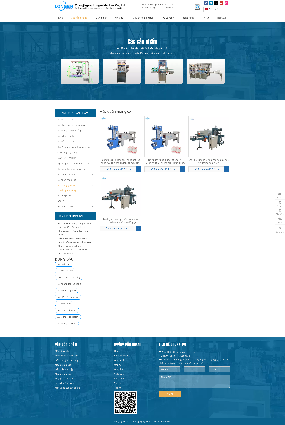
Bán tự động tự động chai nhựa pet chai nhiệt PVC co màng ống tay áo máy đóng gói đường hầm (121, 161)
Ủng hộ (117, 364)
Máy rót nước (64, 264)
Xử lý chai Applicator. (67, 316)
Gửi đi (170, 394)
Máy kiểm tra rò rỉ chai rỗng (71, 125)
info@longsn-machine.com (159, 4)
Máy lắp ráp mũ (63, 373)
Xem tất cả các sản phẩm (67, 387)
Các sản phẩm (121, 355)
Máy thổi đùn (64, 303)
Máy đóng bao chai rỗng (69, 130)
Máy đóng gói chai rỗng (69, 283)
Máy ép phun (64, 195)
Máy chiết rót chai (66, 174)
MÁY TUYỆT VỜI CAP (67, 158)
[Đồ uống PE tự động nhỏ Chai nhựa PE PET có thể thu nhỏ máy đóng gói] (120, 195)
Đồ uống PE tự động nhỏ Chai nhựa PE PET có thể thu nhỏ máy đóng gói (121, 221)
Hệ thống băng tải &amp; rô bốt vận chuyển (76, 163)
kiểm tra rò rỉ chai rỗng (68, 277)
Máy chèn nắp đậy (66, 290)
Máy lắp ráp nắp (65, 141)
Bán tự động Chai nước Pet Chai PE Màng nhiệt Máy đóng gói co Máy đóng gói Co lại (164, 161)
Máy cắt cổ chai (65, 119)
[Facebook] (206, 3)
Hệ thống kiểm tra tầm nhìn (71, 168)
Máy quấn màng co (69, 190)
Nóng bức (119, 369)
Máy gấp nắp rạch (64, 378)
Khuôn (60, 200)
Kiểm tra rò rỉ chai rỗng (66, 355)
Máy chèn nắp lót (66, 136)
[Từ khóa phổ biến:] (197, 7)
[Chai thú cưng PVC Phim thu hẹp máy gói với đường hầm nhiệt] (209, 136)
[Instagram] (226, 3)
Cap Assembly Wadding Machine (73, 147)
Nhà (116, 351)
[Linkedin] (211, 3)
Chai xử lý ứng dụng (67, 152)
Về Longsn (119, 373)
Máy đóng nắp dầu (66, 323)
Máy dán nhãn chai (67, 179)
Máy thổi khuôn (65, 206)
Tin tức (117, 383)
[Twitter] (216, 3)
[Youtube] (221, 3)
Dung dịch (119, 360)
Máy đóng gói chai (66, 185)
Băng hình (119, 378)
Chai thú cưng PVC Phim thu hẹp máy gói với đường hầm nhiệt (209, 161)
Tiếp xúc (118, 387)
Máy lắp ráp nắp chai (68, 297)
